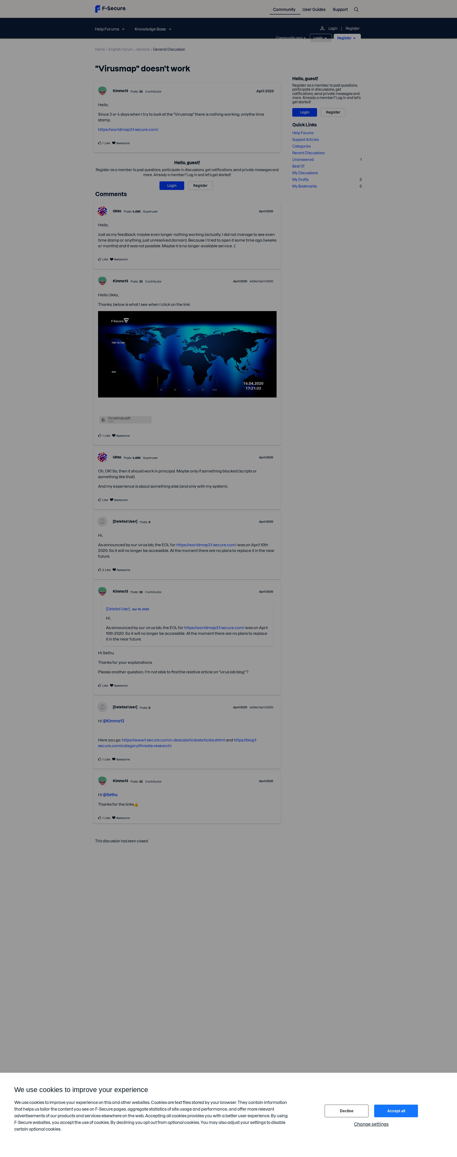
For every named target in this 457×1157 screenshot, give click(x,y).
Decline (346, 1111)
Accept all (396, 1111)
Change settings (371, 1124)
